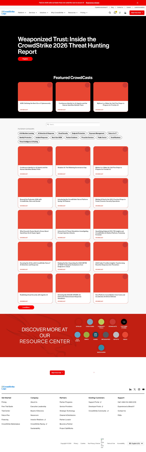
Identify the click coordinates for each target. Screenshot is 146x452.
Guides (95, 339)
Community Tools (101, 327)
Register (25, 59)
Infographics (106, 339)
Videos (125, 339)
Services (32, 13)
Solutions (43, 13)
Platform (21, 13)
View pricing (88, 373)
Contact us (72, 373)
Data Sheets (77, 340)
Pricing (82, 13)
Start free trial (56, 373)
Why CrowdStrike (57, 13)
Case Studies (90, 326)
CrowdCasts (113, 326)
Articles (78, 326)
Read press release (92, 3)
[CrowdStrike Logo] (8, 13)
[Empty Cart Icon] (125, 13)
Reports (116, 339)
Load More (26, 307)
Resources (72, 13)
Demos (86, 339)
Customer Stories (124, 327)
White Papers (101, 352)
